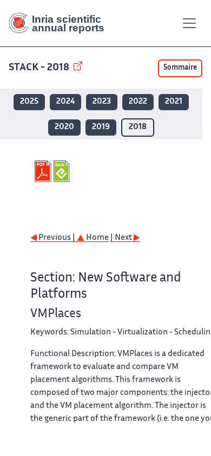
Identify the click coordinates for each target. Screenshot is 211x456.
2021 (173, 101)
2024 (65, 101)
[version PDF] (44, 171)
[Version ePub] (63, 171)
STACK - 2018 (40, 67)
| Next (122, 238)
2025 (29, 101)
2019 (101, 127)
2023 (102, 101)
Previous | (57, 238)
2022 (138, 101)
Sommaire (180, 68)
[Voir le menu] (189, 23)
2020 (64, 127)
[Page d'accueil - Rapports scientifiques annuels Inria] (60, 23)
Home (96, 238)
